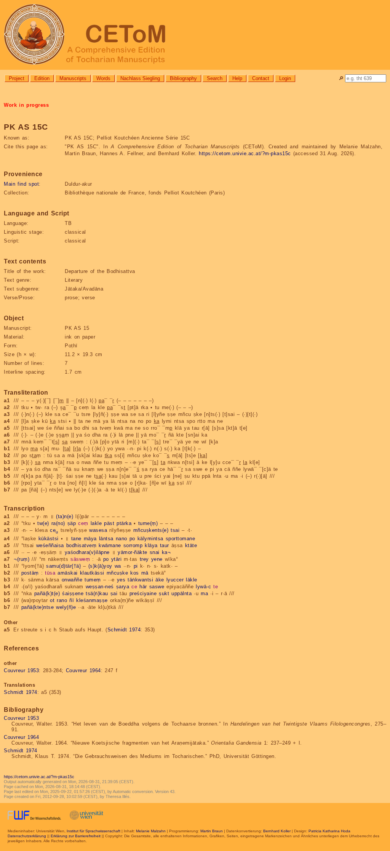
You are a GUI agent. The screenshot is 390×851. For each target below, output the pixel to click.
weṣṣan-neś (100, 586)
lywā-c (203, 586)
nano (121, 538)
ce (54, 530)
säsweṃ (80, 559)
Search (214, 78)
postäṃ (30, 573)
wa (118, 566)
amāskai (68, 573)
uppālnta (181, 593)
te (215, 586)
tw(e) (43, 523)
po (132, 538)
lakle (96, 523)
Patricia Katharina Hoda (329, 831)
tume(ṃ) (148, 523)
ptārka (124, 523)
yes (121, 580)
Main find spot (21, 184)
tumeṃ (93, 580)
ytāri (116, 559)
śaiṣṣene (72, 593)
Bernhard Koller (277, 831)
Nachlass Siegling (140, 78)
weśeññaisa (50, 545)
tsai (175, 530)
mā (145, 573)
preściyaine (143, 593)
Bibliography (183, 78)
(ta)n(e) (64, 516)
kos (134, 573)
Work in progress (26, 105)
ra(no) (58, 523)
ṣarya (122, 586)
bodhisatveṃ (81, 545)
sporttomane (180, 538)
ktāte (191, 545)
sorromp (133, 545)
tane (76, 538)
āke (159, 580)
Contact (260, 78)
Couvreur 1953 (21, 670)
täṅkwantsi (140, 580)
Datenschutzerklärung (27, 836)
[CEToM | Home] (195, 35)
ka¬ (166, 552)
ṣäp (71, 523)
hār (143, 586)
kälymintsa (150, 538)
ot (52, 600)
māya (90, 538)
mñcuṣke (117, 573)
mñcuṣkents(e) (151, 530)
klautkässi (92, 573)
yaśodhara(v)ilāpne (87, 552)
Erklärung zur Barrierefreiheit (76, 836)
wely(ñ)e (66, 607)
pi (136, 566)
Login (285, 78)
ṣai (114, 593)
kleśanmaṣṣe (92, 600)
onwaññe (72, 580)
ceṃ (83, 523)
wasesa (98, 530)
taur (164, 545)
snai (155, 552)
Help (237, 78)
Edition (42, 78)
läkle (191, 580)
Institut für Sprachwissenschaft (93, 831)
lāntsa (106, 538)
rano (62, 600)
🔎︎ (341, 78)
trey (144, 559)
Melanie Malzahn (151, 831)
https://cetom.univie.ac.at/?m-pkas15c (245, 153)
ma (204, 593)
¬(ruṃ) (21, 559)
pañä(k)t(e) (47, 593)
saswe (157, 586)
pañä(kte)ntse (37, 607)
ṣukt (164, 593)
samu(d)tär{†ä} (63, 566)
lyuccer (175, 580)
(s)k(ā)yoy (100, 566)
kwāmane (110, 545)
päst (109, 523)
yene (157, 559)
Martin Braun (211, 831)
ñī (71, 600)
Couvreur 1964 (83, 670)
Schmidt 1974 (124, 630)
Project (16, 78)
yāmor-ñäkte (132, 552)
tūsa (50, 573)
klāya (151, 545)
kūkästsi (48, 538)
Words (103, 78)
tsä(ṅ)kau (97, 593)
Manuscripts (72, 78)
